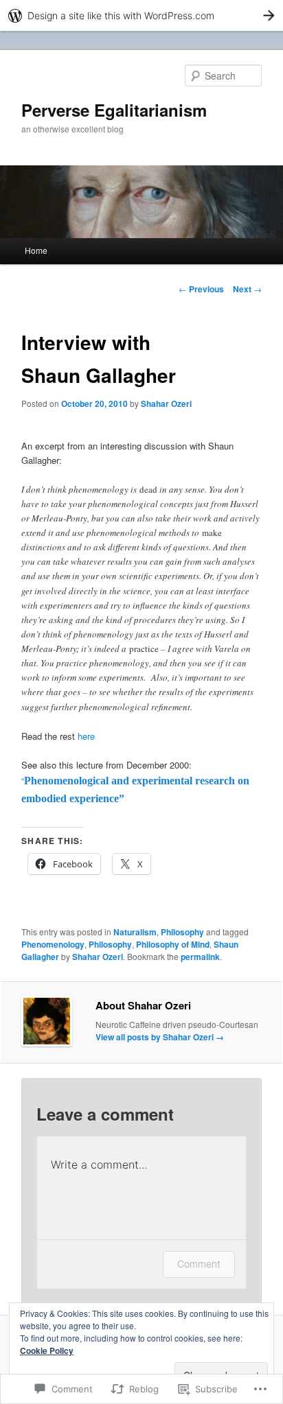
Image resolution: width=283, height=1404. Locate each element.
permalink (200, 956)
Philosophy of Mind (173, 944)
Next (247, 289)
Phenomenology (52, 944)
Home (36, 250)
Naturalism (135, 932)
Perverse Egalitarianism (114, 109)
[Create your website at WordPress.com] (141, 15)
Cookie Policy (46, 1350)
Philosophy (182, 932)
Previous (201, 289)
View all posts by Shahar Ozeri (159, 1037)
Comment (198, 1264)
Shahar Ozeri (166, 403)
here (86, 735)
